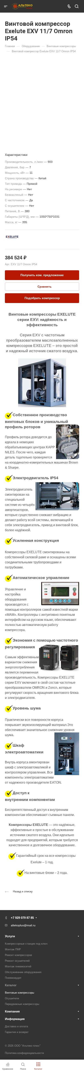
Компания (12, 1011)
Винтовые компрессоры (19, 992)
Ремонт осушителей (17, 960)
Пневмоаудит (13, 977)
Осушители (12, 998)
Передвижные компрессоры (22, 1004)
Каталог (11, 985)
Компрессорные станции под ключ (26, 943)
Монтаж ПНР (13, 949)
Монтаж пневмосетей (18, 966)
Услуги (10, 936)
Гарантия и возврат (17, 1032)
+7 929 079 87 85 (22, 917)
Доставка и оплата (16, 1026)
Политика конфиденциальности (24, 1053)
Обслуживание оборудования (23, 972)
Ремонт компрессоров (18, 955)
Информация (15, 1019)
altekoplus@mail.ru (23, 925)
